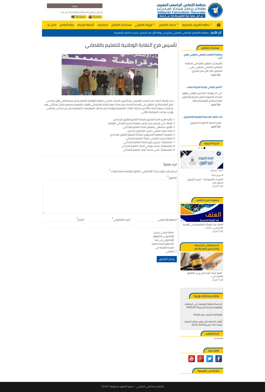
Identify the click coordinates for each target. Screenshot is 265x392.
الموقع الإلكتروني (167, 220)
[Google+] (200, 358)
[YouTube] (191, 358)
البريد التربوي (217, 170)
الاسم (80, 220)
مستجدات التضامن (121, 24)
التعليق (172, 178)
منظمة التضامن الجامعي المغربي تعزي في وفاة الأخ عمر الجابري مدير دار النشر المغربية (161, 32)
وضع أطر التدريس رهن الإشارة (207, 314)
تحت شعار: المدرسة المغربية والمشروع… (202, 116)
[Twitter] (209, 358)
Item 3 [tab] (199, 148)
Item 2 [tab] (202, 148)
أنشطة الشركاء (85, 24)
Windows (80, 17)
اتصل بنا (52, 24)
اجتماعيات (102, 24)
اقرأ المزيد (215, 75)
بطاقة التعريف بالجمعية (195, 24)
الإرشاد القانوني (144, 24)
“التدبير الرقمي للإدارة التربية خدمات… (204, 87)
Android (97, 17)
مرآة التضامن (66, 24)
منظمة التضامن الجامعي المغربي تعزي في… (203, 56)
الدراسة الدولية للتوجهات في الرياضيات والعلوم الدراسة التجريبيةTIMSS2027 (203, 305)
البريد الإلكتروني (121, 220)
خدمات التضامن (167, 24)
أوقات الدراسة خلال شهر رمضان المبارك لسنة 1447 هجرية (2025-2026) (203, 323)
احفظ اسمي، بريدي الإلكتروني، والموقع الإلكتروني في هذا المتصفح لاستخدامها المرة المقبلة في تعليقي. (163, 242)
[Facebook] (218, 358)
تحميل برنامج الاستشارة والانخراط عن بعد (82, 12)
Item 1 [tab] (204, 148)
